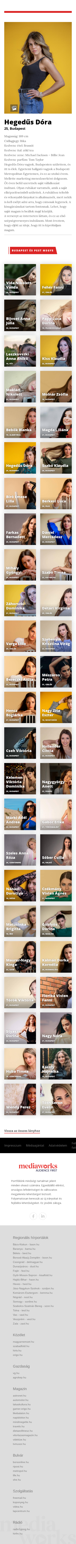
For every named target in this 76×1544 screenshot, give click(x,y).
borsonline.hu (21, 1462)
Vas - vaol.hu (20, 1314)
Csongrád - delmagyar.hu (28, 1262)
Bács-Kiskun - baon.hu (26, 1244)
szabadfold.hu (21, 1346)
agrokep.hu (19, 1377)
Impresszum (12, 1145)
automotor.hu (20, 1400)
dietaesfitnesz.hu (23, 1430)
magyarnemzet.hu (23, 1341)
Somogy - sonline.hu (25, 1301)
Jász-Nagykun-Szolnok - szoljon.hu (33, 1288)
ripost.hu (18, 1466)
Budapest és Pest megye (33, 250)
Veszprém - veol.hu (24, 1319)
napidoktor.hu (21, 1417)
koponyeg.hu (20, 1502)
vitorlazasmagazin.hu (25, 1435)
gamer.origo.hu (22, 1408)
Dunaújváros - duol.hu (26, 1266)
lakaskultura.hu (22, 1404)
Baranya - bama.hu (24, 1248)
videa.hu (18, 1506)
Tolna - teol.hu (21, 1310)
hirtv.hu (17, 1350)
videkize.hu (19, 1439)
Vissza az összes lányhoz (22, 1131)
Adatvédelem (58, 1145)
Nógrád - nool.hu (23, 1297)
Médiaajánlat (35, 1145)
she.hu (17, 1479)
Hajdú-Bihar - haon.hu (26, 1279)
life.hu (16, 1475)
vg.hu (16, 1373)
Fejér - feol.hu (21, 1270)
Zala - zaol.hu (21, 1323)
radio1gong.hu (21, 1529)
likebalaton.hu (21, 1413)
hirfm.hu (18, 1533)
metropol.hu (20, 1470)
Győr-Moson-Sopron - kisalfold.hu (32, 1275)
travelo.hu (19, 1426)
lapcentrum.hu (21, 1511)
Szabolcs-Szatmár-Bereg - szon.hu (33, 1306)
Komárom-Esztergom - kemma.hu (33, 1292)
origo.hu (18, 1354)
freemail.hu (19, 1497)
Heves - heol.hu (22, 1284)
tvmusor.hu (19, 1443)
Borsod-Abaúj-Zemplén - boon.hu (32, 1257)
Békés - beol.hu (22, 1253)
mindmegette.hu (22, 1421)
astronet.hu (19, 1395)
